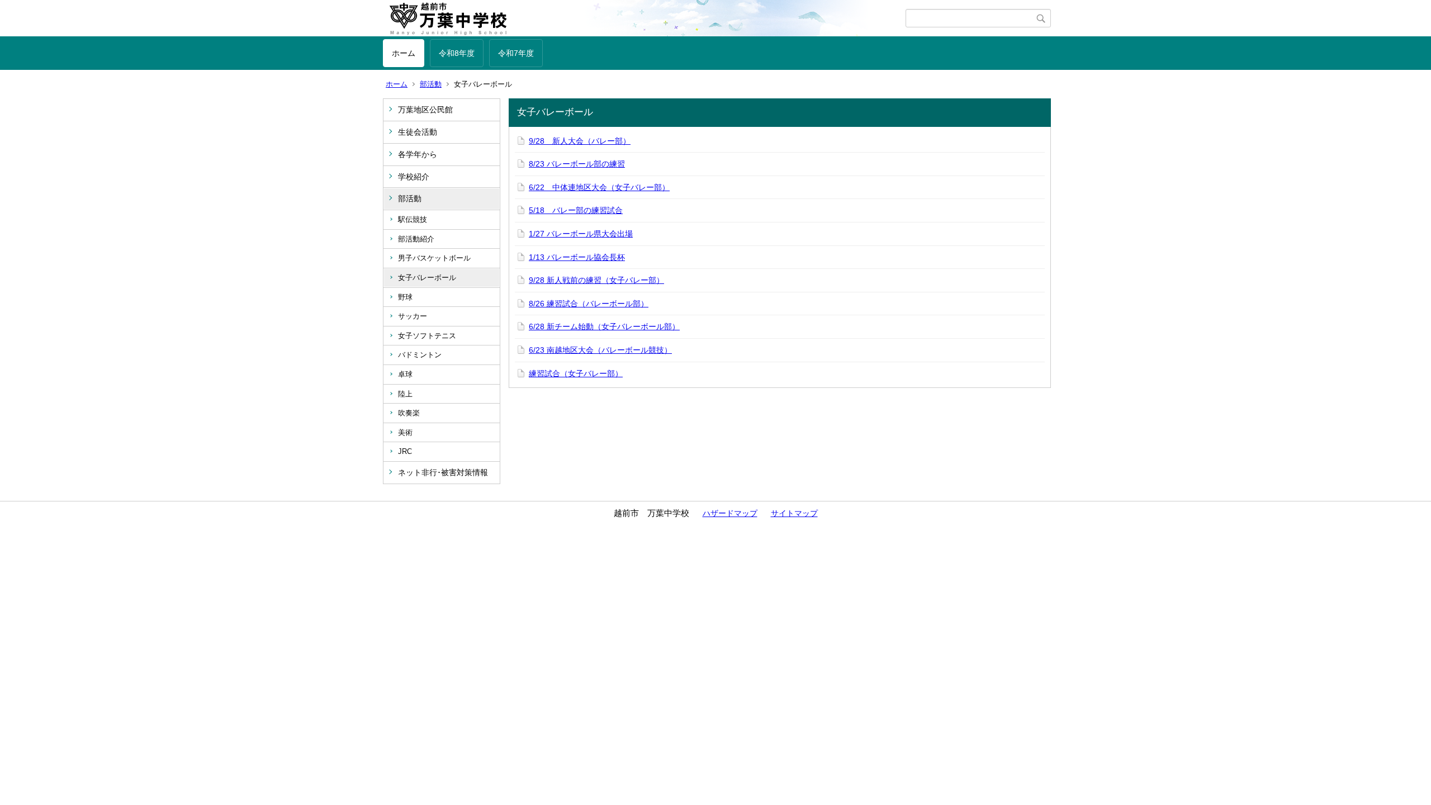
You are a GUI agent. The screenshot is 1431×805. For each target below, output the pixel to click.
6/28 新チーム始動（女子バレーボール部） (604, 326)
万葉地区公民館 (425, 109)
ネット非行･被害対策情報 (443, 472)
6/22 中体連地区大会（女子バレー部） (599, 187)
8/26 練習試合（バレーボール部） (588, 303)
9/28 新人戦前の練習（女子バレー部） (596, 280)
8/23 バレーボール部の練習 (577, 163)
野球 (405, 297)
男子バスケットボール (434, 258)
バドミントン (420, 355)
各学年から (417, 154)
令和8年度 (457, 53)
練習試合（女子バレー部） (576, 373)
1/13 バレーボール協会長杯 (577, 257)
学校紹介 (413, 176)
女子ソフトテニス (427, 336)
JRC (405, 451)
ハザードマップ (730, 513)
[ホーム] (644, 18)
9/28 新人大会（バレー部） (580, 140)
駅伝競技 (412, 219)
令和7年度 (516, 53)
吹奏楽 (409, 413)
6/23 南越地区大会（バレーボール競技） (600, 349)
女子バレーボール (427, 277)
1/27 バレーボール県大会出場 (581, 233)
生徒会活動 (417, 131)
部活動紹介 (416, 239)
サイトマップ (794, 513)
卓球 (405, 374)
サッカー (412, 316)
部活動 (431, 84)
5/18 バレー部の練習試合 (576, 210)
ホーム (403, 53)
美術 (405, 432)
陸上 (405, 394)
